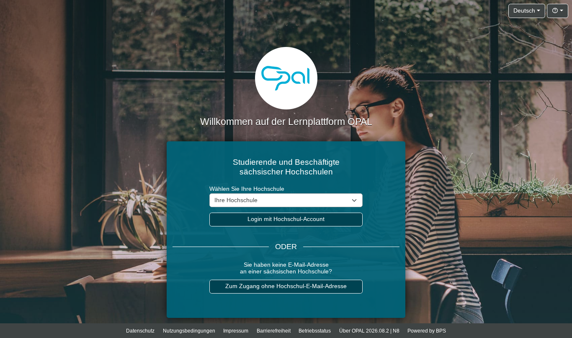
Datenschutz (140, 331)
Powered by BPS (426, 331)
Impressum (235, 331)
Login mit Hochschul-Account (286, 219)
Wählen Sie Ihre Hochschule (246, 189)
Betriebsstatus (315, 331)
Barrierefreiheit (274, 331)
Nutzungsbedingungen (189, 331)
